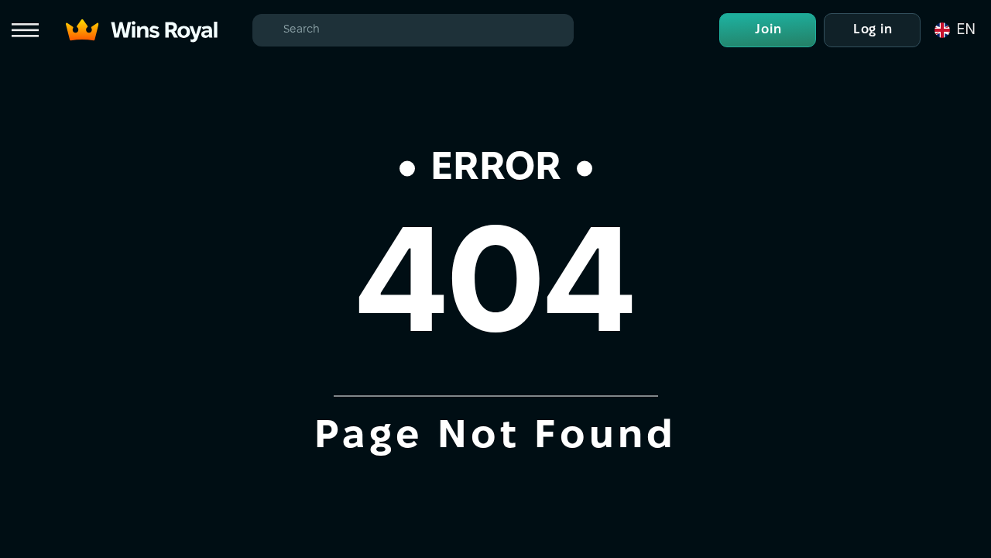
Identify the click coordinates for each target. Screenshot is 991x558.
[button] (954, 30)
